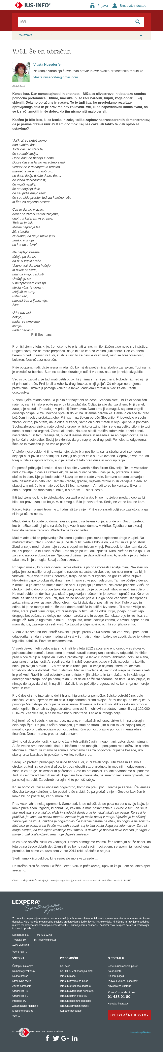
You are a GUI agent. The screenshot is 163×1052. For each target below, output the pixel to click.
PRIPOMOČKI (69, 958)
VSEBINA (18, 958)
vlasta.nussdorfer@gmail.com (55, 77)
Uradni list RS (20, 990)
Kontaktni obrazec (118, 1003)
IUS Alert (65, 965)
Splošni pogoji (116, 975)
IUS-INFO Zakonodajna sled (76, 970)
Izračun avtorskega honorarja (76, 990)
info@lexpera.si (47, 939)
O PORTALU (116, 958)
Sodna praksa (20, 975)
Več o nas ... (19, 951)
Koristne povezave (71, 1010)
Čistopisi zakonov (22, 965)
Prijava (102, 6)
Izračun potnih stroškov (73, 995)
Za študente (114, 970)
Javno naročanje (21, 985)
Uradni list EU (20, 995)
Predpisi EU (19, 1000)
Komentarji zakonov (23, 970)
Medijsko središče (22, 1010)
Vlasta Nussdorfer (47, 64)
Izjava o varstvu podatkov (123, 980)
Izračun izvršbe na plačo (74, 980)
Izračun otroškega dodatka (75, 985)
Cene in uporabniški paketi (123, 965)
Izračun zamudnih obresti (74, 1005)
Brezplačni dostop (133, 6)
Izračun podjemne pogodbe (75, 1000)
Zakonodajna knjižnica (25, 1005)
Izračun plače (68, 975)
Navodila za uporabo (119, 985)
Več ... (16, 1015)
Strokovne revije (21, 980)
